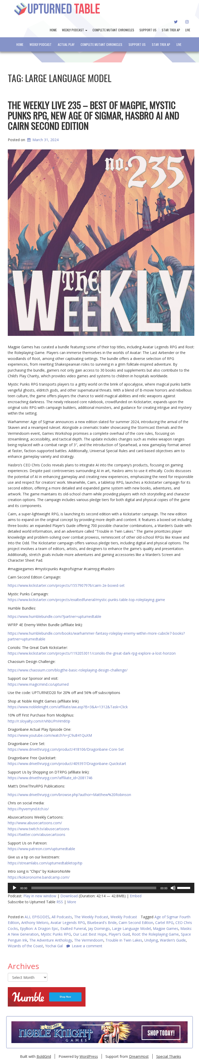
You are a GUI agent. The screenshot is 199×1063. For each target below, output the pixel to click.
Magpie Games (165, 928)
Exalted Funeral (73, 928)
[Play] (14, 888)
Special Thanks (168, 1056)
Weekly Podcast (73, 30)
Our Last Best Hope (89, 934)
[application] (101, 888)
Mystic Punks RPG (56, 934)
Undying (151, 940)
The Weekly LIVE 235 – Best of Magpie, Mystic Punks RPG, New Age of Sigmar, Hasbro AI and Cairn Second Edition (93, 115)
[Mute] (173, 888)
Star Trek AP (171, 30)
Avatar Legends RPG (68, 922)
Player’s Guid (119, 934)
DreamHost (139, 1056)
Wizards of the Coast (25, 945)
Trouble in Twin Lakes (123, 940)
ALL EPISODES (37, 916)
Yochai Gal (54, 945)
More (71, 901)
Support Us (148, 30)
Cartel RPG (164, 922)
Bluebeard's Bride (102, 922)
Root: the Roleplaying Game (155, 934)
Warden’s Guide (173, 940)
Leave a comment (87, 945)
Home (53, 30)
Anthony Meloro (34, 922)
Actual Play (66, 44)
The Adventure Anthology (50, 940)
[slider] (184, 887)
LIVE (187, 30)
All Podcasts (62, 916)
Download (69, 895)
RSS (59, 901)
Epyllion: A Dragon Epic (39, 928)
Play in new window (39, 895)
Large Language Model (131, 928)
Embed (135, 895)
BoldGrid (44, 1056)
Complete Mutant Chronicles (113, 30)
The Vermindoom (88, 940)
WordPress (89, 1056)
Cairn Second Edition (136, 922)
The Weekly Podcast (91, 916)
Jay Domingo (99, 928)
